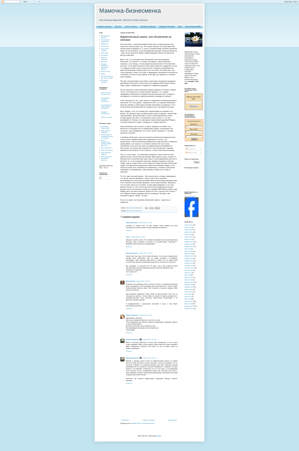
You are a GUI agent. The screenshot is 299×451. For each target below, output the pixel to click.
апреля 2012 (189, 277)
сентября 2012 (189, 268)
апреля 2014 (189, 237)
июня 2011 (188, 296)
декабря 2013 (189, 246)
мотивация (104, 55)
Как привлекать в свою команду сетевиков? (106, 106)
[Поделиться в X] (154, 208)
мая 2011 (188, 299)
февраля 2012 (189, 282)
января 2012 (189, 285)
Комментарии (192, 152)
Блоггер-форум (106, 148)
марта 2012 (188, 280)
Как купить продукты (104, 81)
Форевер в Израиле (148, 26)
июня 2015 (188, 227)
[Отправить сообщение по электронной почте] (146, 208)
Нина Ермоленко (131, 223)
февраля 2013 (189, 256)
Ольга (128, 237)
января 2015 (189, 230)
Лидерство (104, 44)
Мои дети (104, 61)
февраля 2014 (189, 242)
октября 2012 (189, 265)
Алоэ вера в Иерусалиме (105, 127)
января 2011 (189, 308)
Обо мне (118, 26)
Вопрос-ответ (105, 71)
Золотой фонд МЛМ (193, 26)
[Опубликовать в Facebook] (156, 208)
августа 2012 (189, 270)
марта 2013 (188, 254)
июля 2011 (188, 294)
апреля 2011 (189, 301)
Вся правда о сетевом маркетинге (105, 99)
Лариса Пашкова (131, 315)
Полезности (105, 46)
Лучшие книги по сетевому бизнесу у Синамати (107, 136)
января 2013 (189, 258)
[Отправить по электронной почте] (150, 208)
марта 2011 (188, 304)
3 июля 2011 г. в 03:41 (145, 315)
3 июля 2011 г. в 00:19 (143, 281)
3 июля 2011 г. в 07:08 (149, 339)
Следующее (125, 420)
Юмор (103, 74)
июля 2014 (188, 234)
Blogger (158, 436)
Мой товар (104, 53)
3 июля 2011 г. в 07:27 (149, 358)
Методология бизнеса (105, 36)
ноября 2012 (189, 263)
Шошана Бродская (132, 339)
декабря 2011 (189, 287)
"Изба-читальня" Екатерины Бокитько (106, 158)
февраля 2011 (189, 306)
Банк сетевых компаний (105, 131)
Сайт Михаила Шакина (106, 153)
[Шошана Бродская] (192, 216)
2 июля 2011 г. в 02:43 (145, 253)
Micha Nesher (130, 281)
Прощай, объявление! (105, 113)
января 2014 (189, 244)
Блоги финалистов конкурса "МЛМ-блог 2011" (106, 143)
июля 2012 (188, 273)
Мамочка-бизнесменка (130, 10)
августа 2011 (189, 292)
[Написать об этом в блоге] (152, 208)
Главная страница (104, 26)
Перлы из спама (106, 117)
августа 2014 (189, 232)
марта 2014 (188, 239)
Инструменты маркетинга (134, 210)
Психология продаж (105, 49)
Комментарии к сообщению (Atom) (143, 423)
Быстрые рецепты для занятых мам (107, 77)
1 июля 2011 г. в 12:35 (145, 223)
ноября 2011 (189, 289)
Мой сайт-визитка (107, 150)
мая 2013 (188, 249)
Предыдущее (172, 420)
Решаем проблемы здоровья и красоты (104, 66)
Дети (180, 26)
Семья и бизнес (131, 26)
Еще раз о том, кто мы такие (106, 93)
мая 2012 (188, 275)
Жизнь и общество (104, 58)
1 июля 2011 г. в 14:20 (138, 237)
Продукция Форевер (167, 26)
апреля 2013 (189, 251)
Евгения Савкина (132, 253)
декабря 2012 (189, 261)
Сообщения (191, 149)
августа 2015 (189, 225)
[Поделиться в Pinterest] (159, 208)
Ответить (129, 230)
